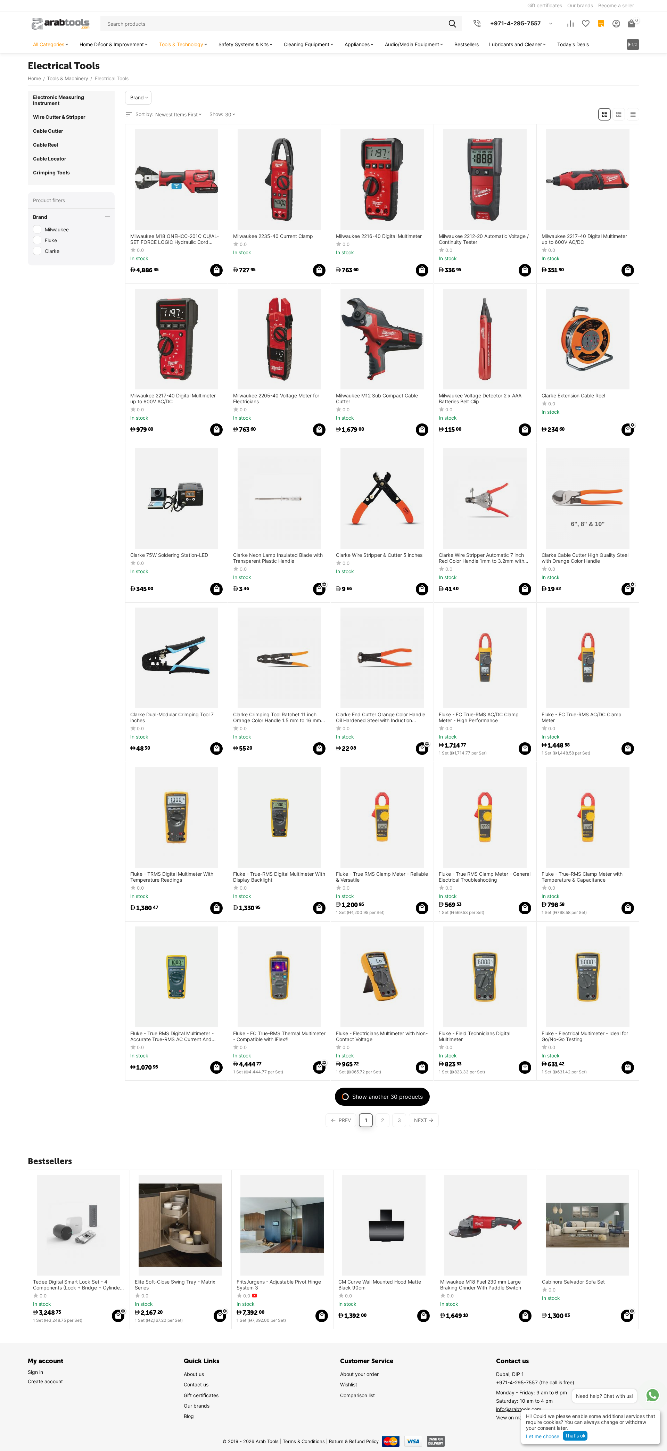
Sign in (35, 1372)
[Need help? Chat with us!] (652, 1395)
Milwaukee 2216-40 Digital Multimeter (379, 236)
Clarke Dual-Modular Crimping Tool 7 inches (172, 717)
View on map (510, 1417)
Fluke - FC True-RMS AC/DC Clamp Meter (581, 717)
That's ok (575, 1435)
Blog (189, 1416)
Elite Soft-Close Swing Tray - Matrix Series (175, 1285)
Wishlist (348, 1384)
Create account (45, 1381)
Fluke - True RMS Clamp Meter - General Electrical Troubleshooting (484, 877)
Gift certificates (201, 1395)
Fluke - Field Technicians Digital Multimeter (474, 1036)
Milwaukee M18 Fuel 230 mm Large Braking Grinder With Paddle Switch (480, 1285)
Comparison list (357, 1395)
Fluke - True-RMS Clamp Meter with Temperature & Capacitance (582, 877)
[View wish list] (585, 23)
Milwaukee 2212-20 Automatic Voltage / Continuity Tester (484, 239)
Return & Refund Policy (354, 1441)
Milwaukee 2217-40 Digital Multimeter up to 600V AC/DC (584, 239)
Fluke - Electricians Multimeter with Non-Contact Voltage (382, 1036)
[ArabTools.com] (60, 23)
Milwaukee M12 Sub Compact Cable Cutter (377, 398)
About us (194, 1374)
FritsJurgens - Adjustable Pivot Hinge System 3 (279, 1285)
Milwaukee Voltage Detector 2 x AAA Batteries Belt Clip (480, 398)
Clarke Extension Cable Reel (573, 395)
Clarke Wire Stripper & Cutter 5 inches (379, 555)
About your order (359, 1374)
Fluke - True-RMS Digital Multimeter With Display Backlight (279, 877)
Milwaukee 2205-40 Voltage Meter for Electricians (276, 398)
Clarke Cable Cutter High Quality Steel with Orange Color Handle (585, 558)
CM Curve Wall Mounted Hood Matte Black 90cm (379, 1285)
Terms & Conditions (304, 1441)
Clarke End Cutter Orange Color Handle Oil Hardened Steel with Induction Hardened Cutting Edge (380, 718)
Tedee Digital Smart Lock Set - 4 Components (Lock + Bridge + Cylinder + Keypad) (77, 1285)
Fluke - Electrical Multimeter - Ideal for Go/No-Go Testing (585, 1036)
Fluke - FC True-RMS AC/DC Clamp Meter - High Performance (479, 717)
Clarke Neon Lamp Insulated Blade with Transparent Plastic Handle (278, 558)
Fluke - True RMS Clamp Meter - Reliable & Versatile (382, 877)
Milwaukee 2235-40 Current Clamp (273, 236)
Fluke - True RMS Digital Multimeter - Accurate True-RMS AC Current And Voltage (172, 1036)
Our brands (196, 1406)
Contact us (196, 1384)
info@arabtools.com (518, 1409)
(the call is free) (535, 1382)
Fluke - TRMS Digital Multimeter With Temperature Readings (171, 877)
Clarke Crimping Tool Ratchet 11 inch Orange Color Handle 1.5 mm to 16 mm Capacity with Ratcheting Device (277, 718)
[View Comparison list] (570, 23)
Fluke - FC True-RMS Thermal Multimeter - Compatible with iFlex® (279, 1036)
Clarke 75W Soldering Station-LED (169, 555)
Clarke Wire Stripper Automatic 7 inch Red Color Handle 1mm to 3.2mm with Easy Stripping (481, 558)
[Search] (454, 23)
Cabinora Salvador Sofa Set (573, 1282)
